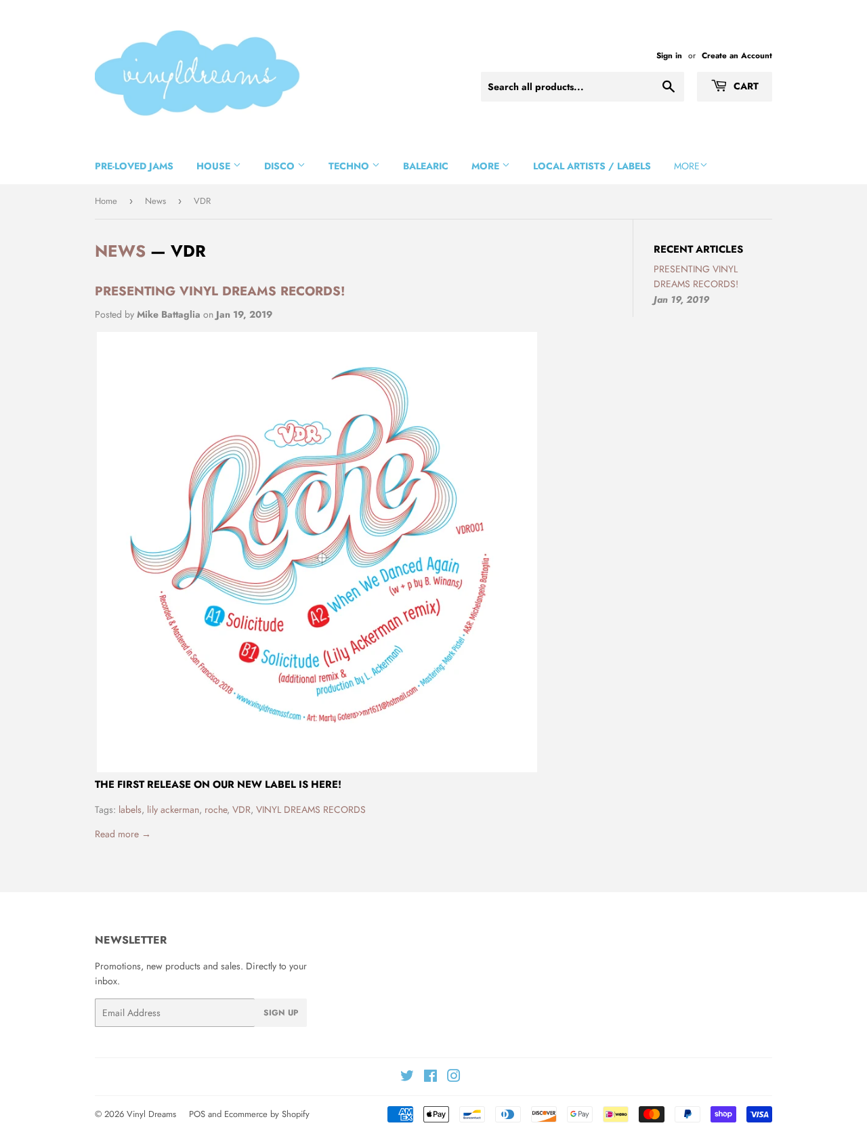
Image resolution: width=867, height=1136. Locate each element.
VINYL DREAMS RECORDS (311, 809)
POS (197, 1114)
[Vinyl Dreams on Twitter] (407, 1078)
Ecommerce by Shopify (267, 1114)
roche (216, 809)
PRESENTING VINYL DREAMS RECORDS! (220, 291)
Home (106, 200)
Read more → (123, 834)
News (155, 200)
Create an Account (737, 55)
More (486, 166)
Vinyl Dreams (151, 1114)
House (214, 166)
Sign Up (280, 1013)
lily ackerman (173, 809)
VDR (241, 809)
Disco (280, 166)
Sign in (669, 55)
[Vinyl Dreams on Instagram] (454, 1078)
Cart (745, 86)
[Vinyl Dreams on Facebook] (430, 1078)
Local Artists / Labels (592, 166)
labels (130, 809)
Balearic (425, 166)
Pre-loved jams (134, 166)
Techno (350, 166)
